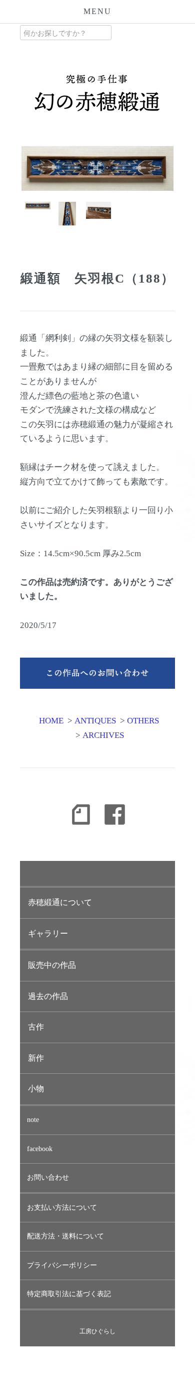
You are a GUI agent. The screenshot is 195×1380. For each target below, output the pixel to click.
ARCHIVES (103, 735)
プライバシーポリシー (62, 1265)
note (33, 1119)
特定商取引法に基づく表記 (69, 1294)
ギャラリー (48, 933)
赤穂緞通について (60, 902)
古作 (36, 1027)
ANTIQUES (95, 720)
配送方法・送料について (65, 1236)
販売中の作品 (52, 965)
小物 (36, 1088)
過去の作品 (48, 996)
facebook (39, 1149)
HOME (51, 720)
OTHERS (143, 720)
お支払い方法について (62, 1207)
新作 (36, 1058)
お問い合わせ (48, 1177)
